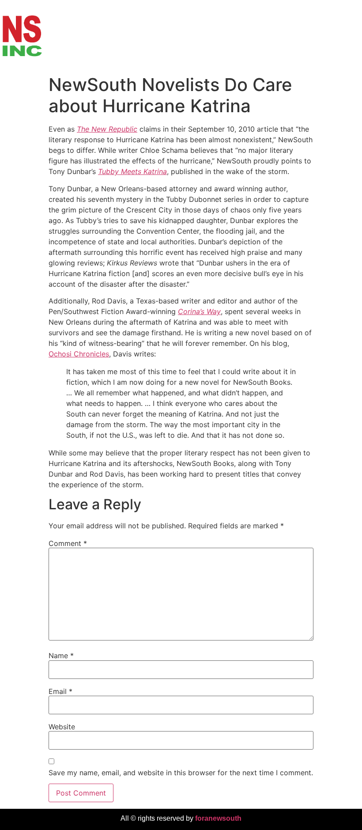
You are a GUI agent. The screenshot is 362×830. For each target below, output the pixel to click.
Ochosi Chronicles (79, 353)
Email (60, 691)
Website (62, 726)
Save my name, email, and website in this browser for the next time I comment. (181, 772)
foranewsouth (218, 818)
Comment (68, 543)
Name (61, 655)
